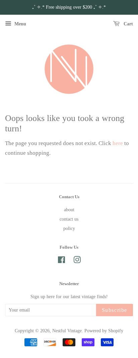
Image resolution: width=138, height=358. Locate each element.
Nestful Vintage (67, 330)
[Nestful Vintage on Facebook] (61, 261)
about (69, 209)
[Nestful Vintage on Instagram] (77, 261)
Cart (127, 23)
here (118, 143)
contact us (69, 219)
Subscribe (114, 310)
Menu (19, 23)
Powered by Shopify (103, 330)
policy (69, 228)
